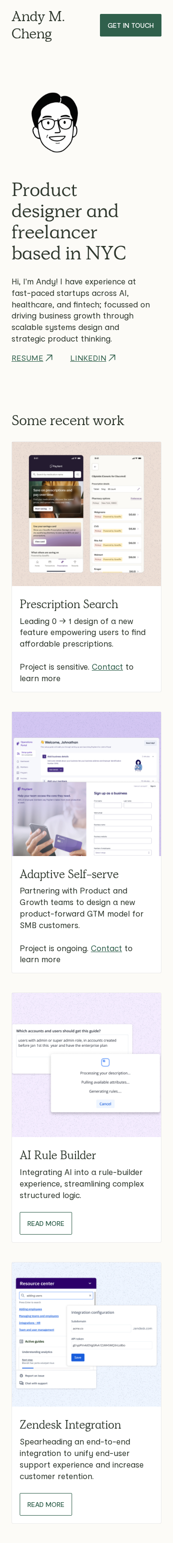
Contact (107, 666)
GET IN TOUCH (131, 25)
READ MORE (45, 1223)
